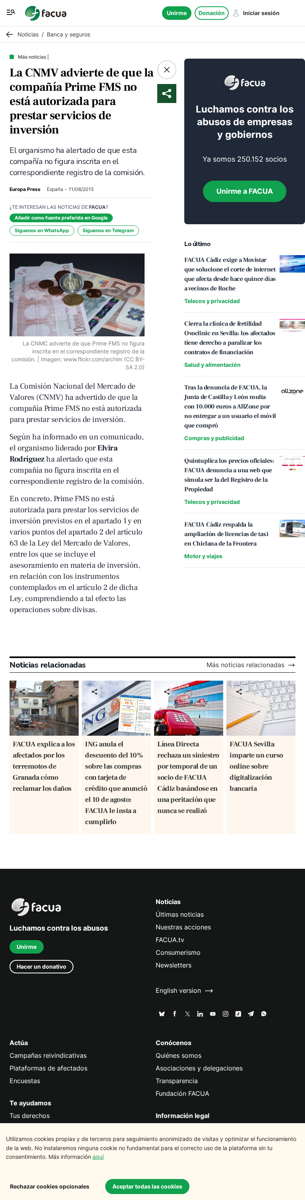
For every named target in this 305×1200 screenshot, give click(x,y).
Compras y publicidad (214, 438)
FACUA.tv (170, 940)
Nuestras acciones (183, 927)
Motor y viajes (203, 556)
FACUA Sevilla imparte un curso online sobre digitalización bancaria (256, 766)
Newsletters (173, 965)
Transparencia (177, 1081)
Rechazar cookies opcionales (49, 1186)
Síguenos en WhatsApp (42, 230)
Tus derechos (30, 1116)
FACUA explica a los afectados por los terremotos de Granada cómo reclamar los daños (44, 766)
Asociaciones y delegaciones (199, 1068)
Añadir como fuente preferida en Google (61, 218)
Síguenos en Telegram (108, 230)
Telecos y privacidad (212, 301)
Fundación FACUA (182, 1093)
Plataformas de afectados (48, 1068)
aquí (98, 1156)
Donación (212, 13)
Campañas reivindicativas (48, 1055)
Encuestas (25, 1081)
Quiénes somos (178, 1055)
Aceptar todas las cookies (147, 1186)
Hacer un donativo (41, 966)
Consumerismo (178, 952)
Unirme (177, 13)
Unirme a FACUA (244, 191)
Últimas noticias (180, 914)
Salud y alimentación (212, 364)
